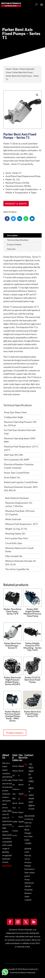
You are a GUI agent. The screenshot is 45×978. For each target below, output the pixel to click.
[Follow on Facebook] (10, 922)
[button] (37, 95)
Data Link (11, 249)
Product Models (14, 244)
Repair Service (21, 770)
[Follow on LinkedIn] (34, 922)
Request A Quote (16, 204)
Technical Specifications (17, 240)
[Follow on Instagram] (18, 922)
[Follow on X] (26, 922)
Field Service (21, 784)
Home (8, 69)
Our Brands (15, 812)
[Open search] (36, 4)
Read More (7, 865)
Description (12, 235)
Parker (15, 69)
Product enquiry (15, 732)
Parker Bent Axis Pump (22, 72)
